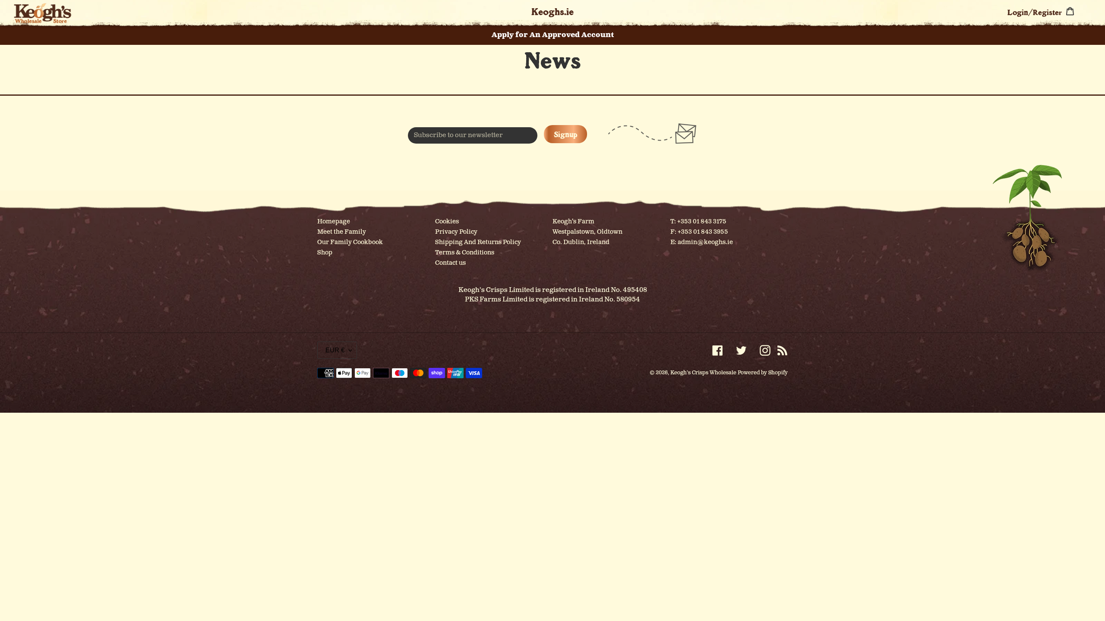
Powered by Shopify (763, 372)
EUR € (334, 350)
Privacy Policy (456, 232)
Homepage (333, 221)
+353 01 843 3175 (701, 221)
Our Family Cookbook (350, 242)
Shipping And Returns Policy (478, 242)
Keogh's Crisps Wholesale (703, 372)
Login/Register (1034, 12)
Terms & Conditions (464, 252)
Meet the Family (341, 232)
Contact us (450, 263)
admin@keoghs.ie (705, 242)
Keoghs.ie (552, 11)
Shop (324, 252)
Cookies (447, 221)
